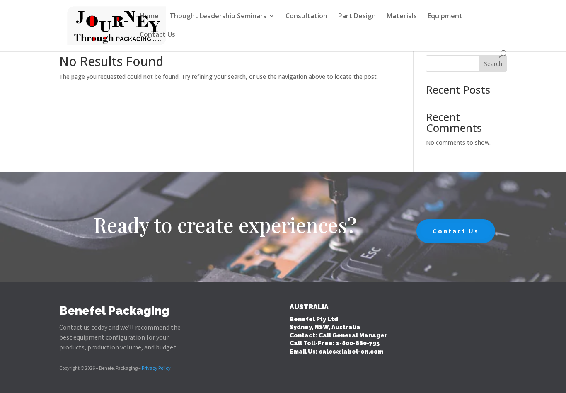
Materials (402, 16)
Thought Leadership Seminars (217, 16)
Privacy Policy (156, 368)
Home (149, 16)
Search (493, 64)
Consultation (306, 16)
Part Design (357, 16)
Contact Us (157, 35)
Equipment (445, 16)
